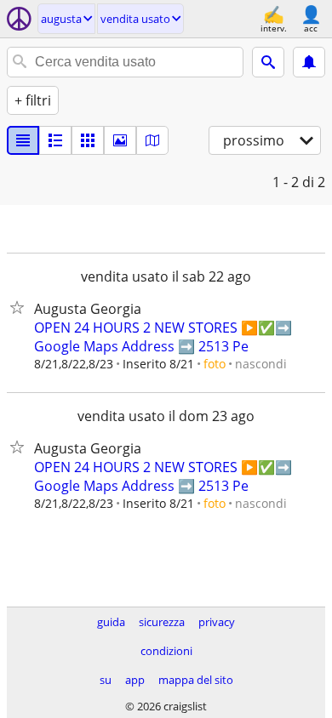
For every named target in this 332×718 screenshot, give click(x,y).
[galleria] (120, 140)
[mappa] (152, 140)
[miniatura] (55, 140)
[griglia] (88, 140)
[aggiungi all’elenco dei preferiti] (20, 307)
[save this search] (309, 62)
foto (214, 364)
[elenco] (23, 140)
